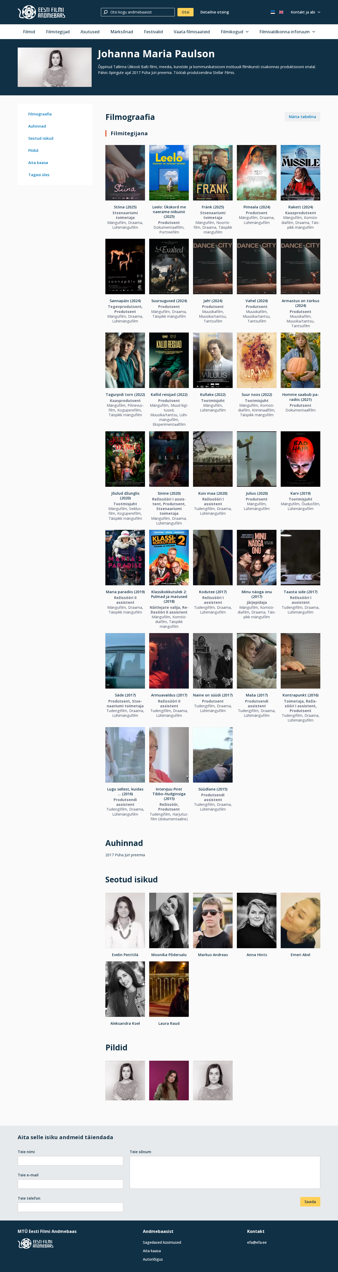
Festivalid (153, 32)
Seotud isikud (40, 138)
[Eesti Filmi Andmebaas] (41, 12)
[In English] (281, 12)
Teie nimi (26, 1151)
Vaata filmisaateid (192, 32)
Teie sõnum (140, 1151)
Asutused (90, 32)
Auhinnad (37, 126)
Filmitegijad (58, 32)
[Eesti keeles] (273, 12)
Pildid (33, 150)
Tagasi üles (38, 174)
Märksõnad (121, 32)
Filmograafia (40, 113)
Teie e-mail (28, 1174)
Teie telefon (29, 1198)
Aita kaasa (38, 162)
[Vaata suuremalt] (55, 67)
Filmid (29, 32)
